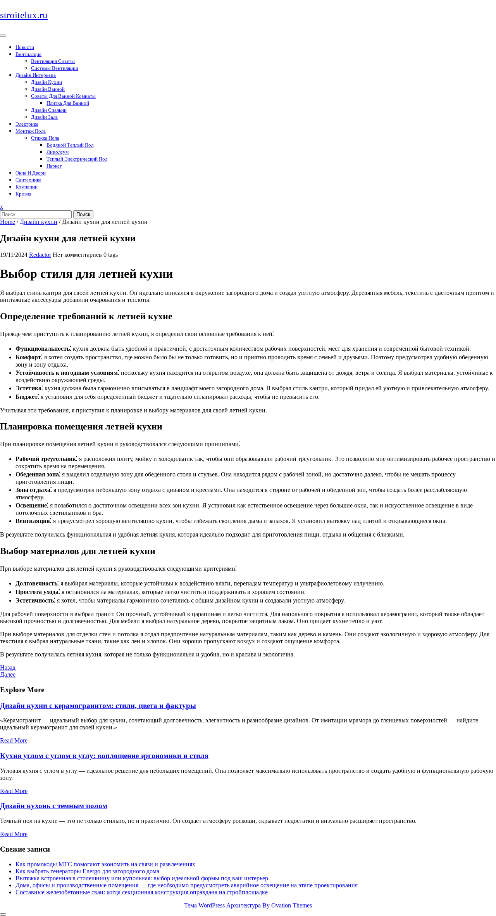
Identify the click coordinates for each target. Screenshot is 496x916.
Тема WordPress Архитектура (248, 905)
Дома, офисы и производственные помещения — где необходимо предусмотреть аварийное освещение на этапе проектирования (187, 885)
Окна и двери (31, 173)
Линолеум (57, 152)
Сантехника (28, 180)
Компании (27, 187)
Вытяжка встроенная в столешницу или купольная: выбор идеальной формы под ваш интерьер (142, 878)
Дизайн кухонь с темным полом (53, 806)
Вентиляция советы (53, 61)
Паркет (54, 166)
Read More (14, 740)
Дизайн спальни (49, 110)
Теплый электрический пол (76, 159)
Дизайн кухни (46, 82)
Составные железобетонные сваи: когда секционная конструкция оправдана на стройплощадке (142, 892)
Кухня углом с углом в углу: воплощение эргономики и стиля (104, 756)
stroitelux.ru (24, 15)
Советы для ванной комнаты (63, 96)
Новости (25, 47)
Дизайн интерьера (36, 75)
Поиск (83, 214)
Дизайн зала (44, 117)
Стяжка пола (45, 138)
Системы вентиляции (54, 68)
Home (7, 221)
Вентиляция (28, 54)
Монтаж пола (31, 131)
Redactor (40, 254)
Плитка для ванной (67, 103)
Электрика (27, 124)
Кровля (23, 194)
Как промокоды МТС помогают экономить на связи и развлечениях (105, 864)
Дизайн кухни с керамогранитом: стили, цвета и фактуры (98, 705)
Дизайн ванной (48, 89)
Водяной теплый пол (69, 145)
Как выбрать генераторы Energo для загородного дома (87, 871)
